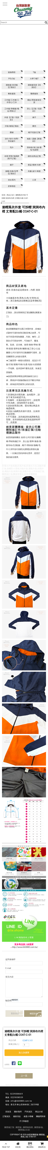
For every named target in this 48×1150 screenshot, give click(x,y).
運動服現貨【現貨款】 (34, 86)
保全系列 (11, 180)
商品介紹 (10, 195)
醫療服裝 (34, 94)
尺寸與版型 (24, 1121)
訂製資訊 (6, 1116)
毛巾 (12, 147)
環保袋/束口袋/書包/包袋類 (34, 148)
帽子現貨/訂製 (34, 132)
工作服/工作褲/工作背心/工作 (11, 101)
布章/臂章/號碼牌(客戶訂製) (11, 157)
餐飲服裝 (11, 94)
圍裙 (12, 132)
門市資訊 (28, 1112)
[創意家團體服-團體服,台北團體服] (24, 10)
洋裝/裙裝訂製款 (12, 126)
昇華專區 (11, 186)
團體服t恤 (38, 1127)
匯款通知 (30, 1147)
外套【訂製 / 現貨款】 (11, 118)
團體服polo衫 (24, 1130)
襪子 (12, 165)
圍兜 (34, 126)
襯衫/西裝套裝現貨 (34, 101)
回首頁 (18, 1147)
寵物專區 (11, 72)
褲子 (34, 117)
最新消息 (17, 1116)
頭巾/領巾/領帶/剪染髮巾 (12, 140)
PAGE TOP (6, 1147)
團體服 (19, 1127)
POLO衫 (11, 79)
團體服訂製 (9, 1127)
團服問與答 (40, 1116)
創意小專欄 (28, 1116)
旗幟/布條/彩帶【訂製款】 (11, 172)
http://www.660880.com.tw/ (25, 947)
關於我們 (18, 1112)
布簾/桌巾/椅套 (34, 171)
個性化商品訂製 (34, 156)
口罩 (34, 180)
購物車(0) (42, 1147)
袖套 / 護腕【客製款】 (34, 140)
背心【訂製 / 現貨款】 (34, 110)
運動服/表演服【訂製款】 (12, 86)
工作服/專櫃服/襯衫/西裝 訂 (11, 110)
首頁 (3, 195)
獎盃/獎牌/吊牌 (34, 165)
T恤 (34, 72)
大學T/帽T (34, 79)
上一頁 (24, 1075)
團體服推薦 (28, 1127)
